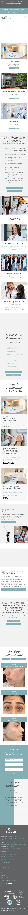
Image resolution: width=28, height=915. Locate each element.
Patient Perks (5, 877)
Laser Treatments (12, 351)
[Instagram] (2, 883)
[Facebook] (11, 883)
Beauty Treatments (12, 366)
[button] (25, 17)
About (3, 865)
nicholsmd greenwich (8, 854)
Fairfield (20, 1)
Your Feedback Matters (9, 880)
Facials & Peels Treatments (14, 354)
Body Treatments (11, 356)
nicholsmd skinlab (7, 859)
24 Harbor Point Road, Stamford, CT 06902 (13, 844)
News (3, 875)
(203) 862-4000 (12, 836)
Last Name (9, 763)
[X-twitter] (13, 883)
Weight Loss (10, 363)
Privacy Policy (12, 910)
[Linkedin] (9, 883)
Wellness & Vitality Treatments (15, 360)
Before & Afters (6, 870)
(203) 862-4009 (11, 846)
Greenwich (4, 1)
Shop (2, 3)
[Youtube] (4, 883)
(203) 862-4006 (11, 842)
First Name (9, 758)
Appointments (6, 867)
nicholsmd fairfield (8, 856)
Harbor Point (13, 1)
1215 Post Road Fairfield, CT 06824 (11, 848)
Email (7, 767)
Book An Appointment (12, 3)
